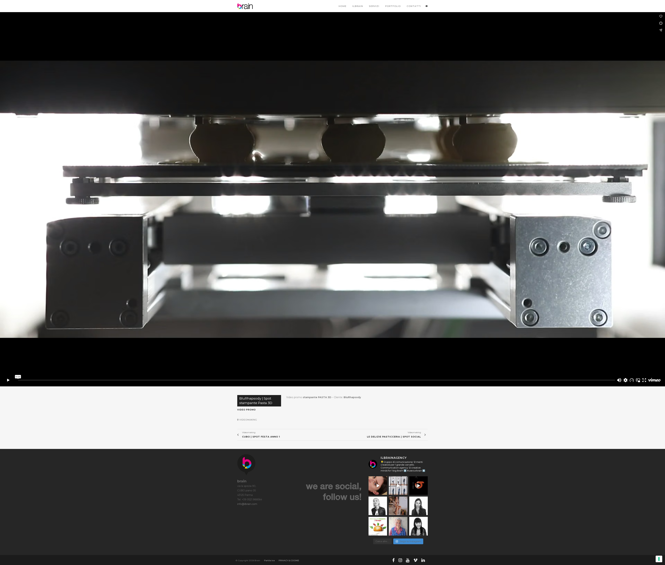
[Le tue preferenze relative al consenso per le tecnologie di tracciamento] (659, 559)
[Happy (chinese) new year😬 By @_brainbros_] (418, 485)
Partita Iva (269, 560)
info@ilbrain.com (247, 504)
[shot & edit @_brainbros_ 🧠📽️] (378, 485)
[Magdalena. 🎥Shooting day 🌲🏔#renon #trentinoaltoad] (398, 526)
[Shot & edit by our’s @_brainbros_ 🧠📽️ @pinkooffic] (398, 485)
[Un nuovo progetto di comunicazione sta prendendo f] (398, 506)
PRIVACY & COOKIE (289, 560)
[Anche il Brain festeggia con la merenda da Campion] (378, 526)
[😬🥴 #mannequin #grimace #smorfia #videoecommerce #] (418, 526)
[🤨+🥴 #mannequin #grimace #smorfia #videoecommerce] (378, 506)
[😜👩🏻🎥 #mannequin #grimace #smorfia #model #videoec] (418, 506)
